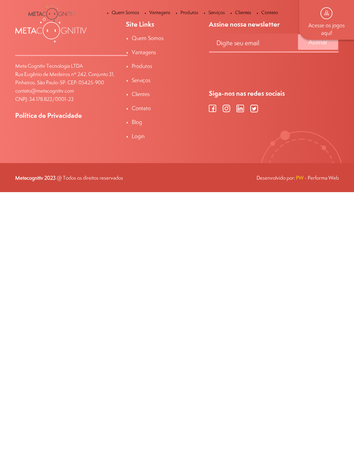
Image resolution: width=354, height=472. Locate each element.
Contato (269, 12)
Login (138, 136)
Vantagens (159, 12)
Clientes (243, 12)
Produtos (189, 12)
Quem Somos (125, 12)
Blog (137, 122)
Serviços (216, 12)
